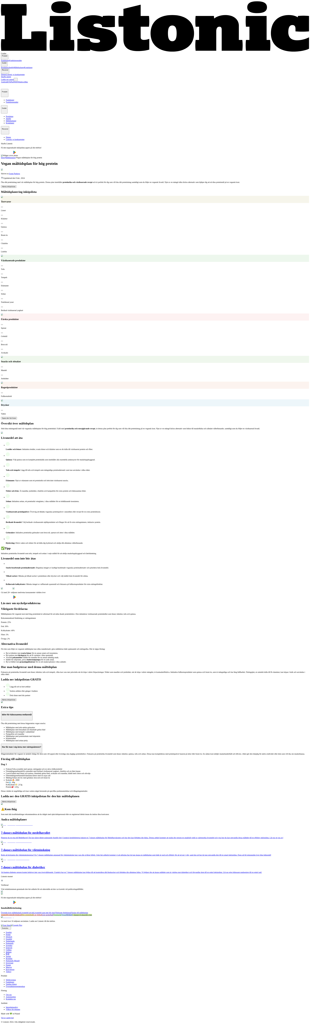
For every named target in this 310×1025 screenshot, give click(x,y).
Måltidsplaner (19, 67)
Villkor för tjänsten (13, 1009)
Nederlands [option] (10, 941)
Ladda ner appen (7, 79)
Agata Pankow (14, 174)
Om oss (9, 995)
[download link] (6, 925)
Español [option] (9, 939)
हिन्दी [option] (7, 954)
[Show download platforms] (16, 79)
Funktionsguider (15, 60)
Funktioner (5, 60)
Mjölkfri (69, 915)
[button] (4, 86)
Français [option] (9, 948)
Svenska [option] (9, 945)
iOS (8, 82)
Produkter (4, 67)
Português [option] (9, 943)
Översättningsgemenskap (15, 986)
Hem (3, 158)
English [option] (9, 932)
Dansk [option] (8, 965)
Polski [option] (8, 935)
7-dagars (75, 915)
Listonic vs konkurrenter (15, 75)
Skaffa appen (6, 77)
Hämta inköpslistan (8, 186)
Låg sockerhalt (47, 915)
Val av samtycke (7, 1018)
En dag (89, 915)
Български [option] (10, 969)
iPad (12, 82)
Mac (26, 82)
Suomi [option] (8, 956)
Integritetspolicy (12, 1007)
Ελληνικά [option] (9, 963)
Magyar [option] (9, 967)
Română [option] (9, 959)
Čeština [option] (9, 950)
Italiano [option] (9, 952)
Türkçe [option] (8, 972)
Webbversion (11, 980)
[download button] (7, 153)
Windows (21, 82)
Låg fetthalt (37, 915)
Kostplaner (28, 67)
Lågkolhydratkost (14, 915)
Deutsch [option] (9, 937)
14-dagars (82, 915)
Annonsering (11, 997)
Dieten (3, 75)
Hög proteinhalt (27, 915)
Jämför (11, 67)
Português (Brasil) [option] (13, 961)
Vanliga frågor (11, 984)
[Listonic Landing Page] (155, 51)
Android (4, 82)
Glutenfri (4, 915)
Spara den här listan (9, 418)
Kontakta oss (11, 999)
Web (15, 82)
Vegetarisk (57, 915)
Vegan (63, 915)
